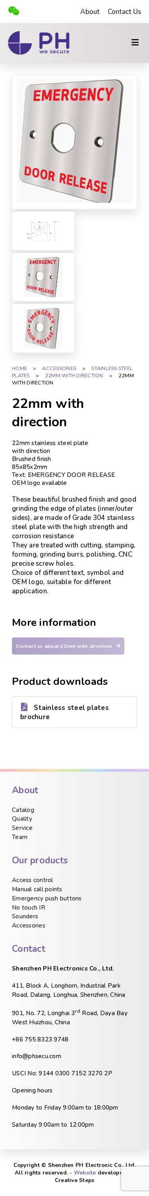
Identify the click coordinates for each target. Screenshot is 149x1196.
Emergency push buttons (47, 898)
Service (22, 828)
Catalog (23, 810)
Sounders (25, 916)
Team (19, 837)
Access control (32, 880)
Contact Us (124, 11)
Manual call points (37, 889)
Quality (22, 819)
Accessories (28, 925)
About (89, 11)
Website (85, 1172)
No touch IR (28, 908)
